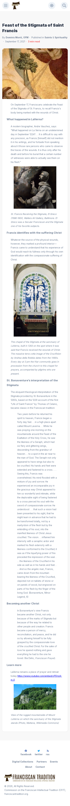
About (28, 767)
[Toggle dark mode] (51, 5)
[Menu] (5, 5)
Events (54, 761)
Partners (42, 761)
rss (47, 754)
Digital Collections (22, 761)
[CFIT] (16, 5)
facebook (26, 754)
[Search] (64, 5)
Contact (40, 767)
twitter (39, 754)
